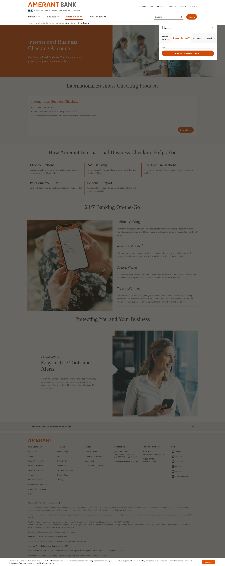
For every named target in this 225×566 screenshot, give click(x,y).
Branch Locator (146, 6)
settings (51, 563)
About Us (172, 6)
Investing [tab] (211, 38)
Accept (208, 562)
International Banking (41, 23)
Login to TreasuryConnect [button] (188, 53)
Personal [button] (32, 16)
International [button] (72, 16)
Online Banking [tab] (165, 38)
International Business (57, 23)
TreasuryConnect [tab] (181, 38)
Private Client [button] (96, 16)
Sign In (192, 16)
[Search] (181, 17)
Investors (183, 6)
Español (193, 6)
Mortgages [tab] (197, 38)
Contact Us (160, 6)
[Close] (213, 27)
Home (30, 23)
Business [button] (51, 16)
